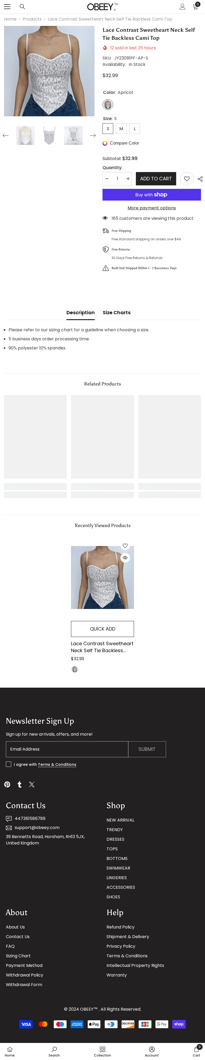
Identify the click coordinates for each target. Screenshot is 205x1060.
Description (80, 312)
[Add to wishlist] (187, 178)
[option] (49, 71)
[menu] (7, 6)
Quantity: (112, 168)
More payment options (152, 208)
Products (32, 19)
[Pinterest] (7, 784)
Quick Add (102, 628)
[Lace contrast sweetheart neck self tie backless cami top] (102, 578)
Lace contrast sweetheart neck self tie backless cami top (102, 647)
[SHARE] (198, 179)
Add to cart (156, 178)
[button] (6, 135)
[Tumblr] (19, 784)
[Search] (22, 6)
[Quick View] (125, 558)
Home (10, 19)
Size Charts (117, 312)
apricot (74, 669)
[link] (35, 486)
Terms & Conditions (57, 764)
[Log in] (183, 7)
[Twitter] (32, 784)
